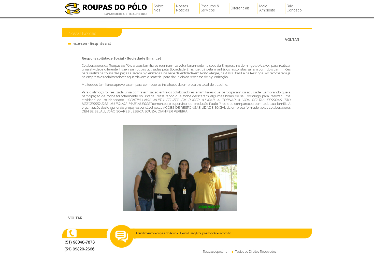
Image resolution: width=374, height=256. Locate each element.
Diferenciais (240, 8)
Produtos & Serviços (210, 8)
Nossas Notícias (182, 8)
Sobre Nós (159, 8)
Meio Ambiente (267, 8)
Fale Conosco (294, 8)
